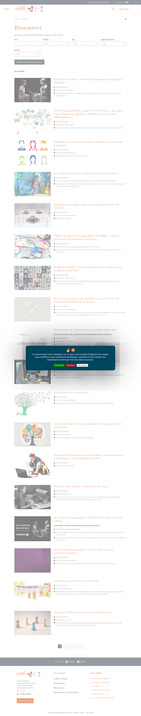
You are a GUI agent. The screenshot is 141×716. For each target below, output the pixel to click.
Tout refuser (71, 365)
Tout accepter (59, 365)
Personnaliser (82, 365)
